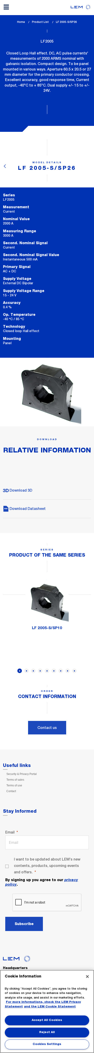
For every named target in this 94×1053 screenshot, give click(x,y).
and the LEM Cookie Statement (50, 1006)
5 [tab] (47, 671)
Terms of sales (15, 779)
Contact (11, 791)
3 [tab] (33, 671)
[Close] (87, 977)
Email (10, 832)
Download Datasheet (27, 508)
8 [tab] (67, 671)
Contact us (47, 727)
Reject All (47, 1032)
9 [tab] (74, 671)
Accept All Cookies (47, 1020)
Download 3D (20, 490)
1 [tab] (19, 671)
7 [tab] (60, 671)
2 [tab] (26, 671)
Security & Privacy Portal (21, 774)
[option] (47, 607)
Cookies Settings (47, 1044)
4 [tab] (40, 671)
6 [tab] (54, 671)
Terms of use (14, 785)
